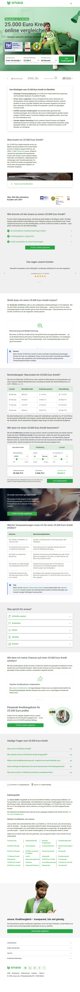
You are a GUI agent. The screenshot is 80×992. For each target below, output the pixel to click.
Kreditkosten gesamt (18, 470)
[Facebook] (39, 967)
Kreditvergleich (63, 856)
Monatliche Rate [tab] (18, 447)
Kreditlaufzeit (45, 58)
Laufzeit (35, 453)
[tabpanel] (40, 272)
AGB (8, 973)
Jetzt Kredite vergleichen (40, 931)
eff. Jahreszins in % (58, 453)
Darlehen (29, 862)
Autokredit (45, 856)
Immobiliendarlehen (49, 862)
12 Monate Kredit (13, 856)
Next (72, 78)
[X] (44, 967)
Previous (7, 78)
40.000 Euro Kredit (48, 859)
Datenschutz (25, 973)
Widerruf (41, 973)
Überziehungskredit (32, 859)
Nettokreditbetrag (29, 58)
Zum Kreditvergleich (66, 60)
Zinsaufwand (38, 470)
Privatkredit (62, 859)
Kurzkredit (62, 851)
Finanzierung (11, 841)
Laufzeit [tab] (62, 447)
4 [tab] (42, 700)
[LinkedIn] (30, 967)
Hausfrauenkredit (48, 851)
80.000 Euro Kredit (13, 865)
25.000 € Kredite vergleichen (40, 247)
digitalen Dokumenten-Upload (33, 588)
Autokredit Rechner (32, 865)
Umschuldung (30, 846)
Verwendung (10, 58)
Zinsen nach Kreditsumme (23, 184)
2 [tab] (39, 700)
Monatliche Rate (61, 470)
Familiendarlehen (48, 846)
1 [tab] (38, 282)
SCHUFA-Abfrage (13, 846)
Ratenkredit (46, 865)
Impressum (16, 973)
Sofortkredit (62, 865)
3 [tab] (41, 282)
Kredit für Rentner (13, 851)
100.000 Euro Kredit (65, 862)
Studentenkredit (31, 841)
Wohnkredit (11, 859)
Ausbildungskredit (64, 841)
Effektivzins (21, 151)
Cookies (34, 973)
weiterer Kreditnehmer (20, 688)
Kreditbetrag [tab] (40, 447)
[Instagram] (34, 967)
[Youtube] (25, 967)
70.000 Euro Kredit (13, 862)
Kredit (28, 856)
